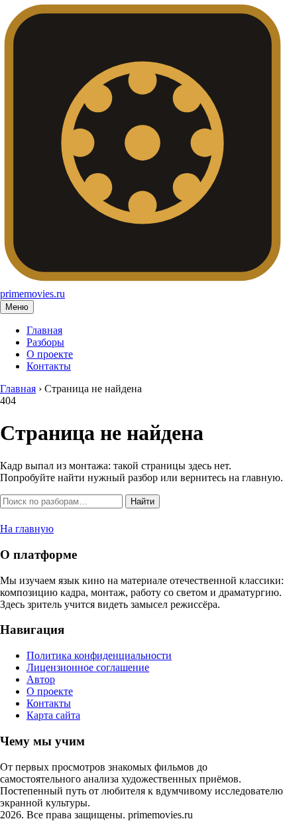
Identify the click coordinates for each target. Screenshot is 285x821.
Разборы (45, 342)
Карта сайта (53, 715)
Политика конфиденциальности (99, 655)
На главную (27, 528)
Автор (41, 679)
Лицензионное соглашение (88, 667)
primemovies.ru (32, 293)
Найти (142, 501)
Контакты (49, 366)
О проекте (50, 354)
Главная (44, 330)
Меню (16, 307)
